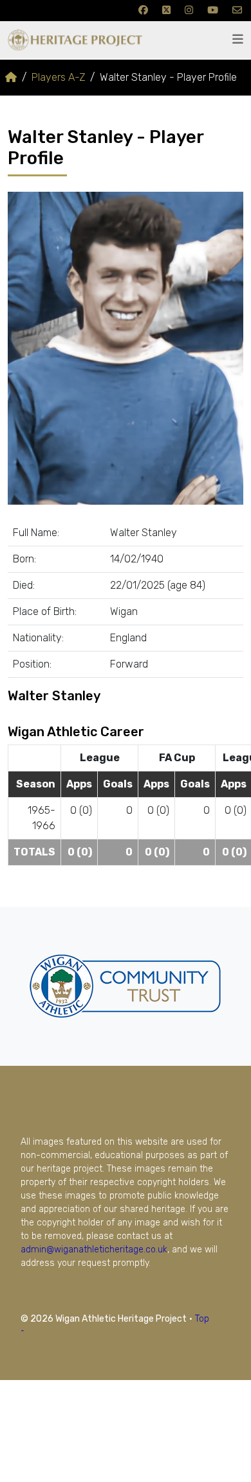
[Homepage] (11, 77)
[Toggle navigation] (237, 39)
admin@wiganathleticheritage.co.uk (94, 1249)
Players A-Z (58, 77)
